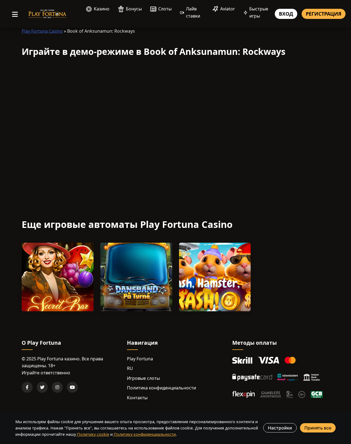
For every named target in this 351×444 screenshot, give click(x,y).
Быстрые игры (258, 12)
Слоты (165, 9)
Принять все (317, 428)
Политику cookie (92, 434)
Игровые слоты (143, 378)
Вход (286, 13)
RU (130, 368)
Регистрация (323, 13)
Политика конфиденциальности (161, 388)
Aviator (227, 9)
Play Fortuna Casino (42, 31)
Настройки (280, 428)
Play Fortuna (140, 359)
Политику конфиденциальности (144, 434)
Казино (101, 9)
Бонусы (134, 9)
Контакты (137, 398)
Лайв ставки (193, 12)
